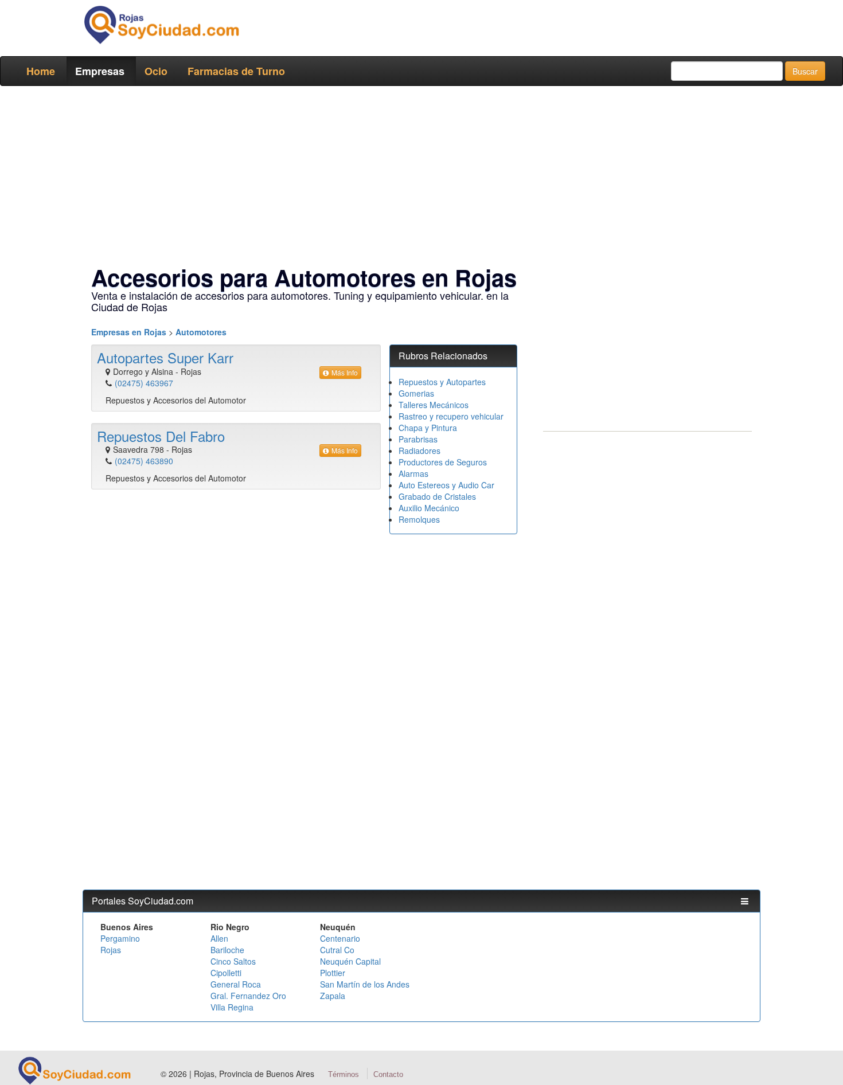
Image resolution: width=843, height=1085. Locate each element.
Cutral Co (337, 949)
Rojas (110, 949)
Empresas (99, 71)
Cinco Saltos (233, 961)
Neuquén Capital (350, 961)
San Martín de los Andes (364, 984)
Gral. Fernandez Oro (248, 995)
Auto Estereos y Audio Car (446, 485)
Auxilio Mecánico (429, 508)
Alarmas (413, 473)
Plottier (332, 972)
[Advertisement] (418, 177)
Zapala (332, 995)
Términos (343, 1074)
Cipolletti (225, 972)
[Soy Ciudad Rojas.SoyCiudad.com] (161, 24)
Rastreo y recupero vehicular (451, 416)
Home (40, 71)
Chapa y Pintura (428, 427)
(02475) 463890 (144, 461)
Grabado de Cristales (437, 496)
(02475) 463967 (144, 383)
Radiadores (419, 450)
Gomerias (416, 393)
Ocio (156, 71)
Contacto (388, 1074)
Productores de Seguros (443, 462)
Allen (219, 938)
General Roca (235, 984)
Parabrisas (418, 439)
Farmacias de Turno (236, 71)
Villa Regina (231, 1007)
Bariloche (227, 949)
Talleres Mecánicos (434, 404)
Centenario (340, 938)
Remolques (419, 519)
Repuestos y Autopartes (442, 381)
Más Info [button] (344, 372)
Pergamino (120, 938)
